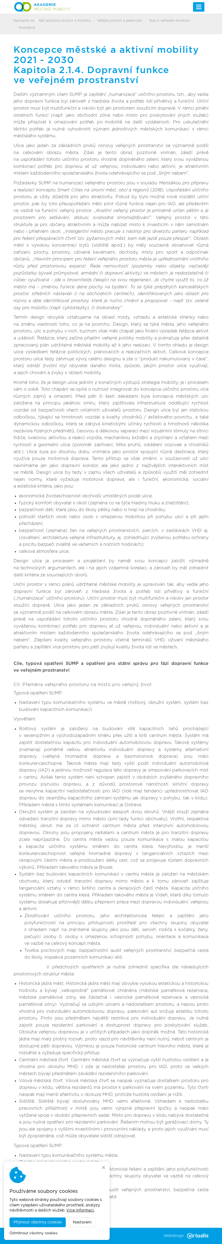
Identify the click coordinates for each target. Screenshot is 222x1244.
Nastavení (82, 1222)
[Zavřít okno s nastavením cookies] (103, 1168)
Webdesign (174, 1236)
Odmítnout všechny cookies (33, 1233)
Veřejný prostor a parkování (119, 20)
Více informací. (80, 1210)
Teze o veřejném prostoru (169, 20)
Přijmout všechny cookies (38, 1222)
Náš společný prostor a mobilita (64, 20)
